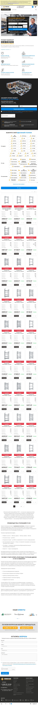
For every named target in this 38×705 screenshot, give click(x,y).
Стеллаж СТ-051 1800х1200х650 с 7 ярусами (6, 333)
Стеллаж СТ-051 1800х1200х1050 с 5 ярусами (19, 240)
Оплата (14, 682)
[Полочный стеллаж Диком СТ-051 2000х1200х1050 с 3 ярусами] (6, 200)
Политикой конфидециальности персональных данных (16, 32)
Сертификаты (15, 688)
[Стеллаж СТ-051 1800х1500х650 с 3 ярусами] (31, 448)
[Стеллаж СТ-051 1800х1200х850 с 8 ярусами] (19, 386)
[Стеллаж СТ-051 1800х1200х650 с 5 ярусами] (19, 293)
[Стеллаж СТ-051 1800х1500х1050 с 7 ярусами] (6, 448)
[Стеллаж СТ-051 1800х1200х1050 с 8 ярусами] (19, 262)
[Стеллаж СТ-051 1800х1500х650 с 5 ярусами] (19, 479)
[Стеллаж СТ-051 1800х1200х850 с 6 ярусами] (31, 355)
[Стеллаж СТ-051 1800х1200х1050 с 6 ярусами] (31, 231)
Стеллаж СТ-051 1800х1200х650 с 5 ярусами (19, 302)
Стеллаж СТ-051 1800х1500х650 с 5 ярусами (19, 488)
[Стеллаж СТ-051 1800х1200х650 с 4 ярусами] (6, 293)
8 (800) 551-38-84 (10, 628)
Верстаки (27, 685)
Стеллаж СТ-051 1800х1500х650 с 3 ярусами (31, 457)
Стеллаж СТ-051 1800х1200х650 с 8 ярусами (19, 333)
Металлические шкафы (29, 681)
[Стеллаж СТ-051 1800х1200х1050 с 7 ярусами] (6, 262)
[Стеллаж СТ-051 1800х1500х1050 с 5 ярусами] (19, 417)
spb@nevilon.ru (21, 7)
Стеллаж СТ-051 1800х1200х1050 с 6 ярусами (31, 240)
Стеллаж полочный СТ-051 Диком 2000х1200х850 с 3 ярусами (19, 209)
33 (21, 506)
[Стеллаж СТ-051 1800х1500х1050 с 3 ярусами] (31, 386)
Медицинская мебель (29, 688)
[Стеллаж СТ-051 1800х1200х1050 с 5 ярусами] (19, 231)
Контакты (15, 691)
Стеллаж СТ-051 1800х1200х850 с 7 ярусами (6, 395)
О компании (15, 679)
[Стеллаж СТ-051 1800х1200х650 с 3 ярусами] (31, 262)
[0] (35, 7)
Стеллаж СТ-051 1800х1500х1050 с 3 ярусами (31, 395)
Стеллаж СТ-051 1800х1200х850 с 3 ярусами (31, 333)
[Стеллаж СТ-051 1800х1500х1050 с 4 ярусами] (6, 417)
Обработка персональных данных (17, 694)
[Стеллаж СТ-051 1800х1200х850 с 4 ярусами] (6, 355)
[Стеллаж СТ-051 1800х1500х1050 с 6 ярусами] (31, 417)
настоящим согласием (24, 32)
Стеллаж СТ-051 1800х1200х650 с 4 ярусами (6, 302)
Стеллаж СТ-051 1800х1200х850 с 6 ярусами (31, 364)
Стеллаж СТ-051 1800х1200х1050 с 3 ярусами (31, 209)
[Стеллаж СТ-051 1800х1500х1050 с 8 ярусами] (19, 448)
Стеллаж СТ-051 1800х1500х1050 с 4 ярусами (6, 426)
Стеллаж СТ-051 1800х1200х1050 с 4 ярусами (6, 240)
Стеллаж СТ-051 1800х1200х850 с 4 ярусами (6, 364)
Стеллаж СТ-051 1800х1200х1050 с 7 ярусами (6, 271)
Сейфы (27, 682)
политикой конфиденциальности (13, 3)
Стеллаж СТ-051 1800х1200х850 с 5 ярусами (19, 364)
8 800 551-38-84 (21, 6)
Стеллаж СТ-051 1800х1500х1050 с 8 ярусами (19, 457)
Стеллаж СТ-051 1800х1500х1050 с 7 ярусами (6, 457)
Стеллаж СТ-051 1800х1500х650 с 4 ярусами (6, 488)
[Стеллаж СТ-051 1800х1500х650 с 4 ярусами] (6, 479)
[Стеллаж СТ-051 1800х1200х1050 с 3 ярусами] (31, 200)
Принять (35, 2)
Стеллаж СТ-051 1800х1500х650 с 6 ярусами (31, 488)
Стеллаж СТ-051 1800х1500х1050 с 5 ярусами (19, 426)
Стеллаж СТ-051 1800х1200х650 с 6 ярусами (31, 302)
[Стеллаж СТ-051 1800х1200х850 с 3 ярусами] (31, 324)
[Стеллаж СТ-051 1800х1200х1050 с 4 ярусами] (6, 231)
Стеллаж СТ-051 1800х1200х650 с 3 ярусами (31, 271)
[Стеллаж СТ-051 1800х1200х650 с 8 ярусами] (19, 324)
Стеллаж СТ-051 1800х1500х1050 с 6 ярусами (31, 426)
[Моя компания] (6, 679)
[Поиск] (36, 9)
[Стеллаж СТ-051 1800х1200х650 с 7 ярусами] (6, 324)
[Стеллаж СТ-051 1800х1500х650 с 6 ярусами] (31, 479)
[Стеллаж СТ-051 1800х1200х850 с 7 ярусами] (6, 386)
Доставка (15, 681)
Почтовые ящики (28, 691)
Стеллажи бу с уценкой (29, 692)
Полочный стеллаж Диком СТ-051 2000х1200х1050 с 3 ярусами (6, 209)
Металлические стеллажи (30, 679)
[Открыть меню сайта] (2, 7)
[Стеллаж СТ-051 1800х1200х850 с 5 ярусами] (19, 355)
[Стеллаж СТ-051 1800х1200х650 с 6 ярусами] (31, 293)
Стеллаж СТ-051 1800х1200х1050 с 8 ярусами (19, 271)
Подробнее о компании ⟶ (6, 49)
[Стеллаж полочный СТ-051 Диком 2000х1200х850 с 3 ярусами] (19, 200)
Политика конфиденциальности (18, 692)
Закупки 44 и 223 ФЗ (16, 685)
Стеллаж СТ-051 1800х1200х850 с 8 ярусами (19, 395)
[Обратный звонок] (32, 7)
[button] (1, 614)
